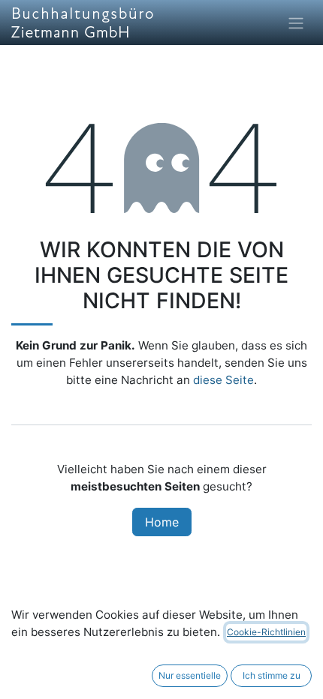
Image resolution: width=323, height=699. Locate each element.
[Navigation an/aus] (296, 22)
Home (162, 522)
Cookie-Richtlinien (266, 632)
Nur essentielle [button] (189, 675)
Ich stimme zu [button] (271, 675)
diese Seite (223, 380)
